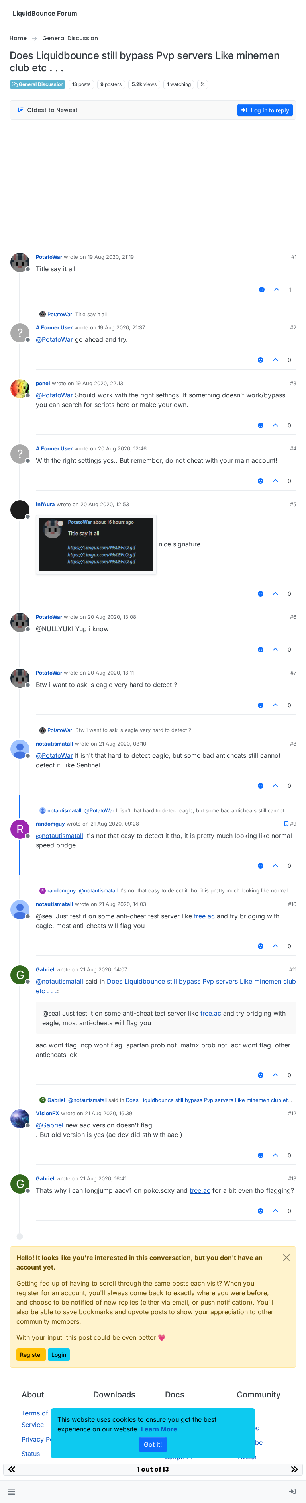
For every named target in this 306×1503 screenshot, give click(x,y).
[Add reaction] (261, 289)
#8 (293, 743)
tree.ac (204, 916)
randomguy (50, 823)
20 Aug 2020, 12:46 (122, 448)
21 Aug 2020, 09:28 (114, 823)
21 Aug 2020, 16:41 (103, 1178)
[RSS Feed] (202, 84)
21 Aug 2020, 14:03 (122, 904)
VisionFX (47, 1113)
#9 (293, 823)
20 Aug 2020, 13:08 (112, 617)
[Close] (286, 1258)
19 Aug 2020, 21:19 (111, 257)
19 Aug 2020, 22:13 (99, 383)
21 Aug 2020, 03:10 (122, 743)
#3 (293, 383)
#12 (292, 1113)
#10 (292, 904)
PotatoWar (49, 257)
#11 (292, 969)
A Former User (54, 327)
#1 (293, 257)
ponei (43, 383)
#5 (293, 504)
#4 (293, 448)
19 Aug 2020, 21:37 (121, 327)
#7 (293, 672)
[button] (11, 1492)
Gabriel (45, 969)
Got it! (153, 1444)
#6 (293, 617)
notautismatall (54, 743)
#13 (292, 1178)
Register (31, 1354)
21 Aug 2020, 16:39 (108, 1113)
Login (58, 1354)
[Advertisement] (153, 184)
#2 (293, 327)
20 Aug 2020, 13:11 (111, 672)
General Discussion (40, 84)
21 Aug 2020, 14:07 (103, 969)
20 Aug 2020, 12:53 (104, 504)
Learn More (159, 1429)
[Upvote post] (277, 289)
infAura (45, 504)
